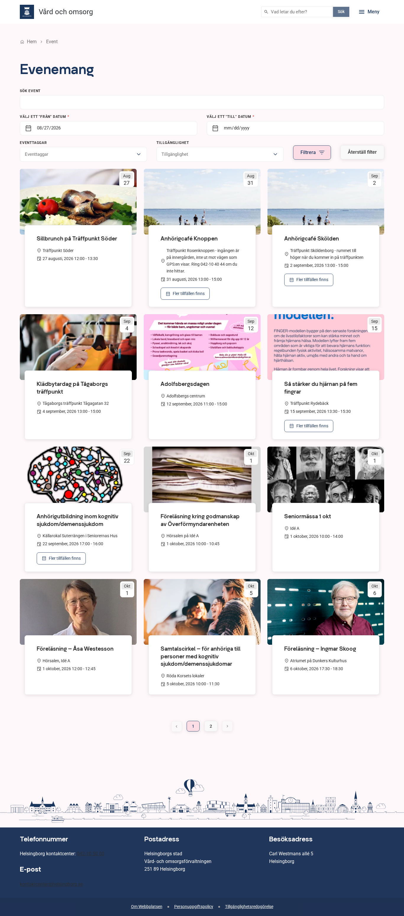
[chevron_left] (176, 726)
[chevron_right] (227, 726)
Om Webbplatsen (146, 906)
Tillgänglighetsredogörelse (249, 906)
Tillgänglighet (172, 143)
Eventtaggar (33, 143)
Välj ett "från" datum (44, 117)
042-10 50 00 (90, 853)
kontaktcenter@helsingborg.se (51, 884)
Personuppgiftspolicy (193, 906)
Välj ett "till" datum (230, 117)
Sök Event (30, 91)
